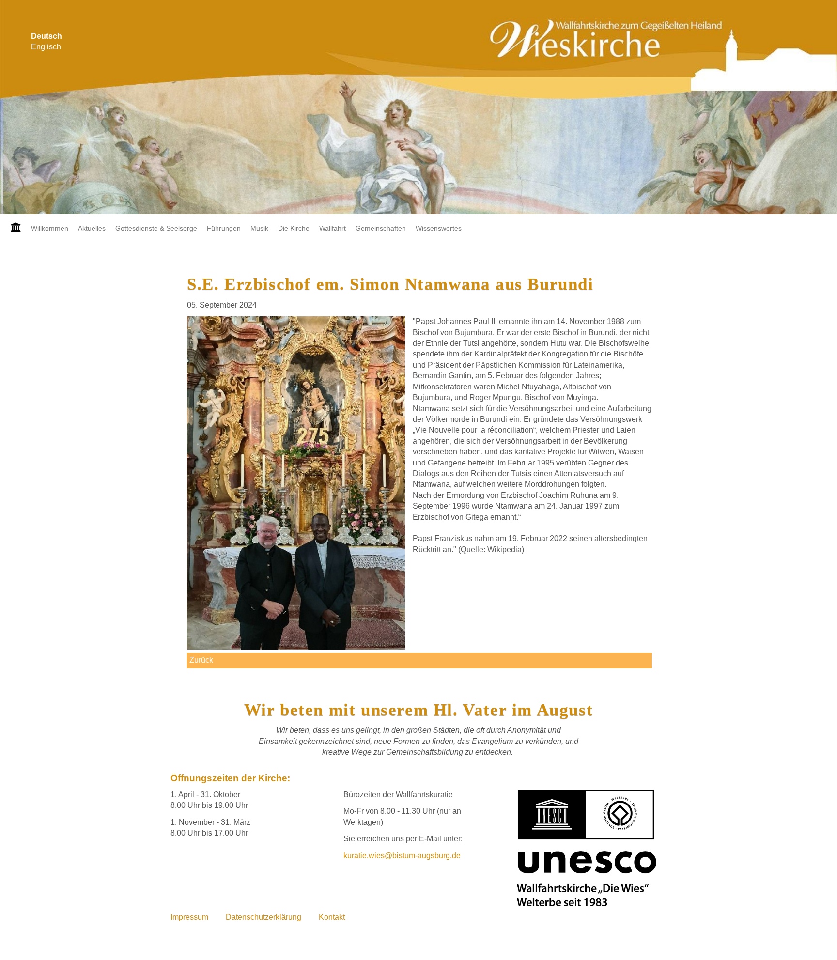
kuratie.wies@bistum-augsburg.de (402, 856)
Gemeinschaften (381, 228)
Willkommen (49, 228)
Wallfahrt (332, 228)
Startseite (13, 228)
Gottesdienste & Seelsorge (156, 228)
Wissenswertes (439, 228)
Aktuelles (92, 228)
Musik (259, 228)
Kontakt (332, 917)
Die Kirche (294, 228)
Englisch (46, 47)
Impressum (189, 917)
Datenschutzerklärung (263, 917)
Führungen (224, 228)
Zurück (201, 660)
